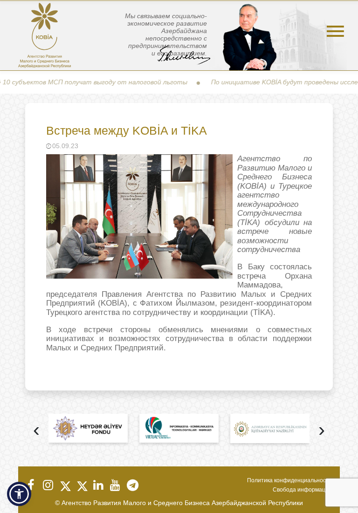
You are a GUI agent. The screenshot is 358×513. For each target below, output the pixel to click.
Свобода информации (302, 489)
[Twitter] (64, 485)
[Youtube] (114, 485)
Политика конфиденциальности (289, 480)
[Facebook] (30, 485)
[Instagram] (47, 485)
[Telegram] (131, 485)
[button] (19, 494)
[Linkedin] (98, 485)
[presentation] (36, 431)
